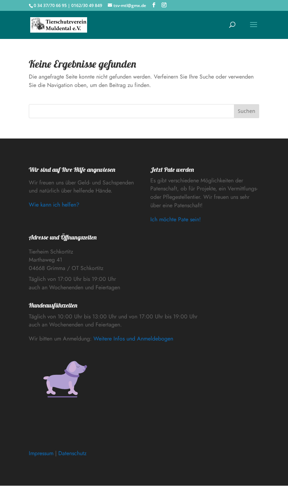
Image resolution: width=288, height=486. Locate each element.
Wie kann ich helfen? (54, 205)
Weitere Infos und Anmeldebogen (133, 339)
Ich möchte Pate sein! (175, 219)
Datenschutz (72, 453)
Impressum (41, 453)
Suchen (246, 111)
